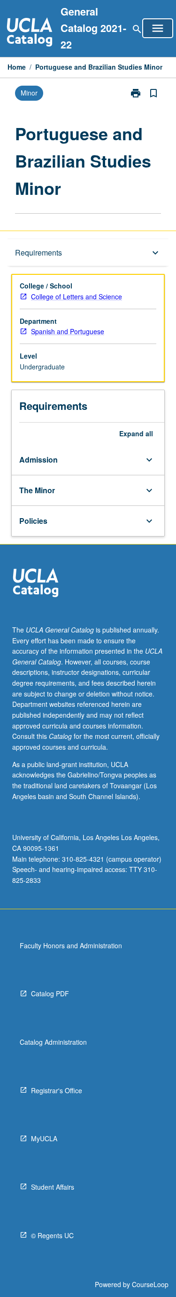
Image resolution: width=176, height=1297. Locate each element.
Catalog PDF (50, 993)
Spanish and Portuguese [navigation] (67, 331)
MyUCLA (44, 1138)
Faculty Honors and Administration (71, 945)
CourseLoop (150, 1284)
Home (17, 67)
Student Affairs (52, 1187)
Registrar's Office (56, 1090)
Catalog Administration (53, 1042)
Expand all (136, 433)
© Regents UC (52, 1235)
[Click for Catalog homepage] (29, 33)
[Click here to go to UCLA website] (35, 584)
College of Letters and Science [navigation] (76, 296)
